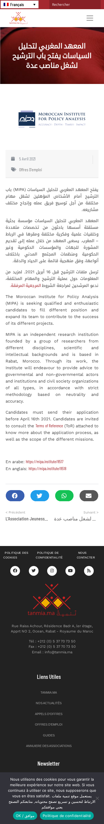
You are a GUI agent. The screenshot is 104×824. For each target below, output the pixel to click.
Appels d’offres (48, 714)
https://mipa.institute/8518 (47, 468)
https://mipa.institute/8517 (44, 461)
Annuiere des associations (49, 746)
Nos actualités (49, 703)
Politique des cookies (16, 555)
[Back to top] (80, 806)
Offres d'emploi (30, 169)
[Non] (97, 798)
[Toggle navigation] (89, 18)
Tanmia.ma (48, 692)
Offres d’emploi (48, 724)
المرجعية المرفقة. (26, 285)
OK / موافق (25, 815)
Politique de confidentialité (49, 555)
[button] (15, 496)
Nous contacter (86, 555)
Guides (49, 735)
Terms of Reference (49, 425)
